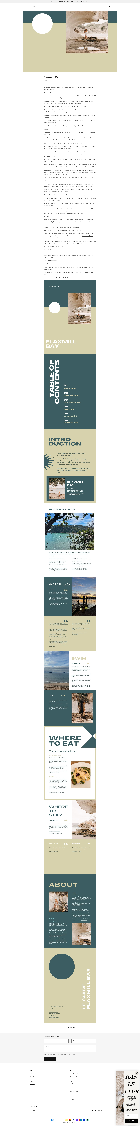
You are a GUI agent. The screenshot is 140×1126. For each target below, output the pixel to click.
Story (31, 1086)
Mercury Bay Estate (87, 236)
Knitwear (32, 1076)
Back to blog (71, 1027)
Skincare (32, 1081)
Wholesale (73, 1101)
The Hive (74, 241)
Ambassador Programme (76, 1096)
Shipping (72, 1086)
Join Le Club (73, 1076)
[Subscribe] (54, 1110)
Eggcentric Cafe (71, 219)
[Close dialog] (137, 1073)
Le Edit (67, 1122)
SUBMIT (131, 1121)
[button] (42, 7)
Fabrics (72, 1081)
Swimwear (32, 1078)
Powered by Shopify (73, 1122)
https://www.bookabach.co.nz (52, 264)
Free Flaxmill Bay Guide (59, 278)
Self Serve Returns (75, 1091)
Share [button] (46, 84)
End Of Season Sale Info (76, 1073)
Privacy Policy (73, 1099)
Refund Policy (73, 1089)
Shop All (32, 1073)
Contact (72, 1083)
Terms (71, 1094)
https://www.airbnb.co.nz (51, 260)
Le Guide (32, 1083)
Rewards (72, 1078)
